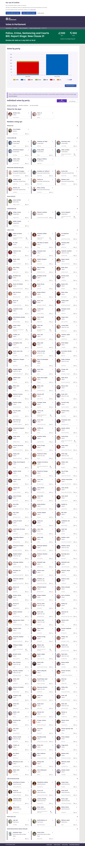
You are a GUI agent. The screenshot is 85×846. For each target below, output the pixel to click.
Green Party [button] (11, 196)
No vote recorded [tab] (34, 105)
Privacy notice (65, 844)
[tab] (12, 105)
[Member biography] (18, 115)
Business (15, 28)
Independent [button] (11, 208)
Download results (70, 85)
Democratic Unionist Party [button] (15, 167)
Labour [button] (10, 230)
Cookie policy (49, 844)
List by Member (72, 101)
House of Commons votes (34, 28)
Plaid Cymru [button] (11, 816)
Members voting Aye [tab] (12, 105)
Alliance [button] (10, 125)
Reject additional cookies (29, 13)
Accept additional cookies (13, 13)
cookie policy (33, 9)
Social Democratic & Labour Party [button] (17, 829)
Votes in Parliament (16, 24)
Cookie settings (40, 13)
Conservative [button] (11, 138)
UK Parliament (9, 28)
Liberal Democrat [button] (13, 778)
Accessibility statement (74, 844)
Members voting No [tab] (23, 105)
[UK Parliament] (11, 18)
